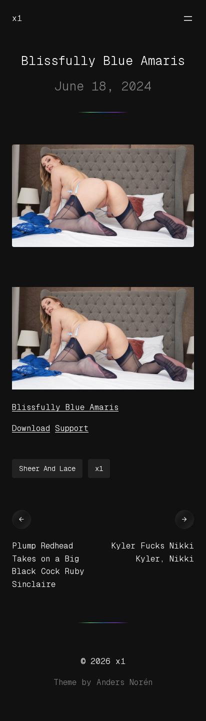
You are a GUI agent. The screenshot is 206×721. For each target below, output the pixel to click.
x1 (17, 18)
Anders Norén (124, 682)
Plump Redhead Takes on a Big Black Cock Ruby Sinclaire (48, 565)
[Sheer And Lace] (103, 387)
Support (71, 428)
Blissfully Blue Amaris (65, 407)
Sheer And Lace (47, 468)
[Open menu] (188, 18)
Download (31, 428)
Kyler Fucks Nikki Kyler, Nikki (153, 552)
